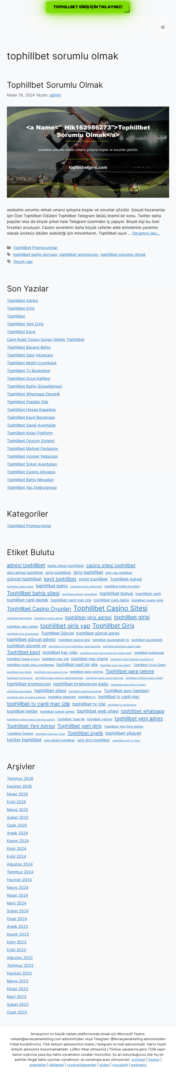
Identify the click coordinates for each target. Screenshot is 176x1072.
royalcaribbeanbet (81, 1065)
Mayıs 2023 (17, 981)
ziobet (104, 1065)
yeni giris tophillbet (93, 740)
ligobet (154, 1059)
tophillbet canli (148, 594)
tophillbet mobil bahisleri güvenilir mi (132, 659)
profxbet (138, 1059)
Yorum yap (23, 261)
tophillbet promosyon (78, 254)
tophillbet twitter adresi (57, 711)
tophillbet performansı (20, 678)
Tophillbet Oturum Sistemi (31, 441)
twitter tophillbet (24, 740)
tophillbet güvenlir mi (26, 645)
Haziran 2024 (19, 879)
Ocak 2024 (17, 918)
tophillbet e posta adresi (48, 618)
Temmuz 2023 (20, 965)
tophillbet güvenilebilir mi (110, 640)
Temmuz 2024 (20, 872)
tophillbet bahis (52, 586)
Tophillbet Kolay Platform (30, 433)
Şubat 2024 (18, 911)
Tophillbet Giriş (21, 308)
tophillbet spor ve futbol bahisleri (26, 697)
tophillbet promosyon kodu (80, 684)
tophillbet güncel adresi (31, 639)
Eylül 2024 (16, 856)
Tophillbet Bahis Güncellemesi (34, 386)
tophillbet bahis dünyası (35, 254)
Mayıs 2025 (17, 809)
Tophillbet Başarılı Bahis (29, 347)
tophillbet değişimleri (19, 618)
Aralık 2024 (17, 833)
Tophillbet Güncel (57, 633)
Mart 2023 (16, 996)
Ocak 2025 (17, 825)
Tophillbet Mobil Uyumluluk (32, 363)
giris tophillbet (88, 572)
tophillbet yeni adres (139, 718)
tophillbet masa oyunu (23, 659)
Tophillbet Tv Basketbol (28, 370)
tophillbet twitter (22, 711)
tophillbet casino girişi (147, 600)
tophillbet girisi (132, 617)
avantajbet (38, 1065)
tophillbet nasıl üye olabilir (115, 665)
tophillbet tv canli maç (119, 696)
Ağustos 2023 (20, 957)
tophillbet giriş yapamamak (23, 633)
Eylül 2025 (16, 802)
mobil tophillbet (93, 579)
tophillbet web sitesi (98, 711)
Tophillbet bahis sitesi (33, 593)
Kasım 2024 (18, 841)
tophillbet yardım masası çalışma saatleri (31, 719)
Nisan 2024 (17, 895)
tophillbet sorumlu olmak (123, 254)
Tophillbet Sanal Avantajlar (31, 425)
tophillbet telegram (62, 697)
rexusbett (120, 1065)
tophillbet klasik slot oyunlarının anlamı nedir (106, 653)
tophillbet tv (87, 697)
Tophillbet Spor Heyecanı (30, 355)
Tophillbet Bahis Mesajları (30, 479)
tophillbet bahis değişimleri (86, 586)
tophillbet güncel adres (97, 633)
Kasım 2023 (18, 934)
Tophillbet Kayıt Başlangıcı (31, 417)
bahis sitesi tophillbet (65, 566)
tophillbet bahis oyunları (122, 586)
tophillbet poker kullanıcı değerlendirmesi (59, 678)
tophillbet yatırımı (99, 719)
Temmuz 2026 (20, 778)
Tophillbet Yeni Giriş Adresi (123, 726)
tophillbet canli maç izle (71, 600)
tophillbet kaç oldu (59, 652)
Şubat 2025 (17, 817)
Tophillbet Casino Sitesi (110, 608)
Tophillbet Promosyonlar (35, 247)
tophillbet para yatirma (86, 672)
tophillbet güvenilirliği (146, 640)
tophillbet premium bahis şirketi (144, 678)
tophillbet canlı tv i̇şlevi (126, 740)
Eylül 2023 (16, 950)
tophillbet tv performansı (122, 704)
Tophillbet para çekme (129, 671)
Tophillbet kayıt (23, 652)
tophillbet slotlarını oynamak (85, 691)
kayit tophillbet (60, 579)
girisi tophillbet (58, 572)
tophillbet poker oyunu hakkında (104, 678)
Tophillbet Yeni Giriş (25, 324)
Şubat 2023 (18, 1004)
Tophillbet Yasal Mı (71, 719)
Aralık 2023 (17, 926)
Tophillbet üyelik (85, 733)
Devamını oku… (146, 233)
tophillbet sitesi (50, 690)
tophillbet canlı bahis (111, 600)
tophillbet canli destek (27, 600)
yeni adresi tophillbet (59, 740)
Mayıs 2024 (17, 887)
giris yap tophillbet (118, 573)
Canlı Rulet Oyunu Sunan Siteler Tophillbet (46, 339)
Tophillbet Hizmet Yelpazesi (32, 456)
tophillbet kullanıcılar (149, 653)
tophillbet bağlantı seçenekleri (79, 594)
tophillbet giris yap (65, 625)
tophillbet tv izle (88, 704)
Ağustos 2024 (20, 864)
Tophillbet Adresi (22, 300)
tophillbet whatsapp (142, 711)
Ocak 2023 (17, 1012)
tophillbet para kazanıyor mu (50, 672)
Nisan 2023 (17, 989)
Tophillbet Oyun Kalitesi (28, 378)
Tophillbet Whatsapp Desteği (33, 394)
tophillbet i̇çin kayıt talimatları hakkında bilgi (75, 646)
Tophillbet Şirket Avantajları (32, 464)
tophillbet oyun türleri (19, 672)
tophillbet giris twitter (22, 626)
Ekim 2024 (16, 848)
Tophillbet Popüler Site (27, 402)
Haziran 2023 (19, 973)
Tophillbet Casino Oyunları (39, 609)
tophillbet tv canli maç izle (38, 704)
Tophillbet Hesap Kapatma (31, 409)
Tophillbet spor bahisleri (126, 690)
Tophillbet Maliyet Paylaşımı (32, 448)
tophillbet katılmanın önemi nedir (122, 646)
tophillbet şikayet (123, 733)
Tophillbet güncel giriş (74, 640)
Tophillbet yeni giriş (79, 726)
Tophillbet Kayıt (21, 331)
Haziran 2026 (19, 786)
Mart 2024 (16, 903)
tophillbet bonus (116, 593)
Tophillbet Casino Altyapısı (31, 472)
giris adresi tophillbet (25, 572)
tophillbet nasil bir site (77, 664)
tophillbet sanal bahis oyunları (128, 684)
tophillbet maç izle (55, 659)
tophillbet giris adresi (88, 617)
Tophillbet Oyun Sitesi (149, 665)
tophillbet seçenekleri (19, 691)
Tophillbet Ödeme (20, 733)
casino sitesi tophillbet (110, 565)
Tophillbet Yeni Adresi (31, 726)
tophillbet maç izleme (89, 659)
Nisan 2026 (17, 794)
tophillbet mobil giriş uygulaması (30, 665)
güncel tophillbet (24, 579)
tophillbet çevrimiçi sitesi (50, 733)
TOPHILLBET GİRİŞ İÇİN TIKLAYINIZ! (88, 7)
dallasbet (56, 1065)
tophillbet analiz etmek (20, 586)
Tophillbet (16, 316)
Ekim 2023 (16, 942)
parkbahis (139, 1065)
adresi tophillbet (26, 565)
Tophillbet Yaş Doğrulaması (32, 487)
